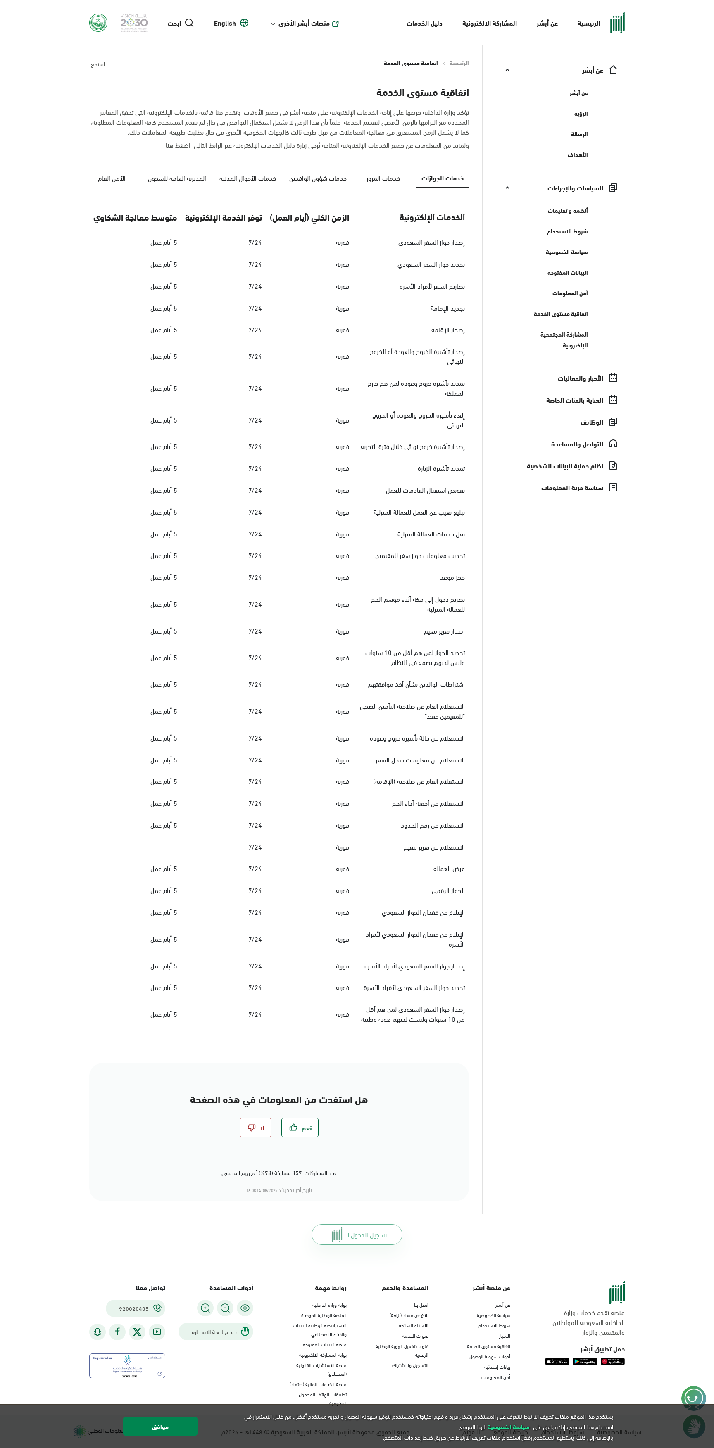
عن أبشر (547, 22)
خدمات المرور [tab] (383, 178)
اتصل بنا (421, 1304)
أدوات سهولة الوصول (489, 1355)
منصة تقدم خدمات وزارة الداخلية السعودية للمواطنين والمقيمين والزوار (588, 1322)
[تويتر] (137, 1332)
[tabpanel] (279, 615)
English (225, 23)
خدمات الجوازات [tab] (442, 177)
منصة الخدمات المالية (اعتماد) (318, 1383)
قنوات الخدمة (415, 1335)
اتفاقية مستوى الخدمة (488, 1345)
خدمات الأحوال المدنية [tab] (247, 178)
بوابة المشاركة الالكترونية (323, 1354)
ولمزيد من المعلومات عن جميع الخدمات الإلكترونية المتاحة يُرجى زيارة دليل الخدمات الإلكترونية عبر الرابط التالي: (317, 145)
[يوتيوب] (157, 1332)
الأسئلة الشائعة (413, 1324)
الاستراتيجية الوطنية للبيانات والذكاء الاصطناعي (320, 1329)
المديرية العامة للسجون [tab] (177, 178)
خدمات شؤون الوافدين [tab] (318, 178)
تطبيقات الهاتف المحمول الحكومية (323, 1398)
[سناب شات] (97, 1332)
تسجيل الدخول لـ (367, 1234)
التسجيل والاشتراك (410, 1364)
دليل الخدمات (425, 22)
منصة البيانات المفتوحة (325, 1343)
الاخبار (504, 1335)
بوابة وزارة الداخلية (329, 1304)
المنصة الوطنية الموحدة (324, 1314)
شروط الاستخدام (494, 1324)
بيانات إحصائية (497, 1366)
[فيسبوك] (117, 1332)
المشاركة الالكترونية (489, 22)
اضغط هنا (178, 145)
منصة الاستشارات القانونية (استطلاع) (321, 1369)
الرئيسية (589, 22)
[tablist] (279, 181)
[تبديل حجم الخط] (225, 1308)
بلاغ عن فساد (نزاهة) (409, 1314)
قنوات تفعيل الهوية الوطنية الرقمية (402, 1350)
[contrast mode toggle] (245, 1308)
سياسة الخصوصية (493, 1314)
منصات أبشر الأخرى (304, 23)
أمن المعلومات (495, 1376)
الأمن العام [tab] (112, 178)
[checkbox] (300, 1127)
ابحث (174, 23)
